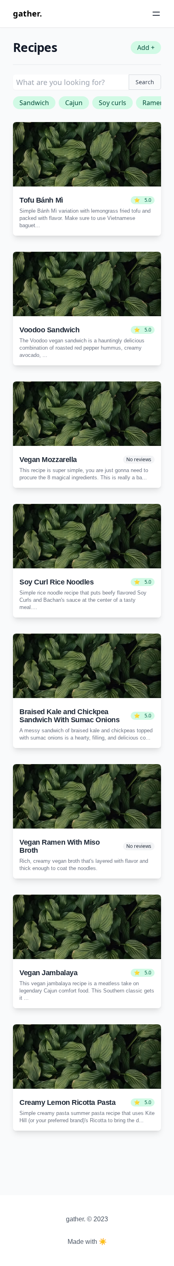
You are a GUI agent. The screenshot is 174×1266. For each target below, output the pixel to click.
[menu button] (156, 13)
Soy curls (112, 102)
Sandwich (34, 102)
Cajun (74, 102)
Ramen (153, 102)
